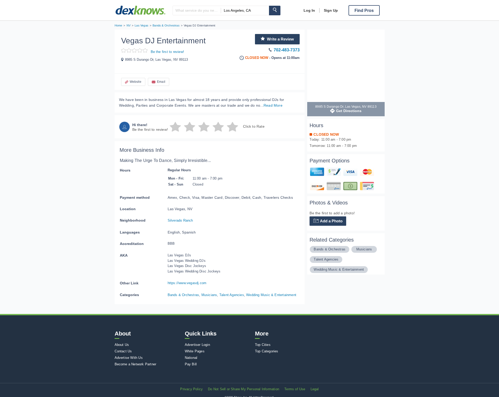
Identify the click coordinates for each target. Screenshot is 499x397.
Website (135, 82)
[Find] (274, 10)
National (191, 358)
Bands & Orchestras (183, 295)
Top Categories (266, 351)
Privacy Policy (191, 389)
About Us (122, 345)
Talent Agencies (231, 295)
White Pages (195, 351)
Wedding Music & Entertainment (271, 295)
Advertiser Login (197, 345)
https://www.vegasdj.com (187, 283)
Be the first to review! (167, 52)
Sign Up (331, 10)
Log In (309, 10)
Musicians (209, 295)
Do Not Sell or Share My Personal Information (243, 389)
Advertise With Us (129, 358)
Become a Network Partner (135, 364)
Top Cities (263, 345)
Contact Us (123, 351)
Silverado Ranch (180, 220)
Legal (315, 389)
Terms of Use (294, 389)
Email (161, 82)
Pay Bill (191, 364)
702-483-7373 (287, 50)
